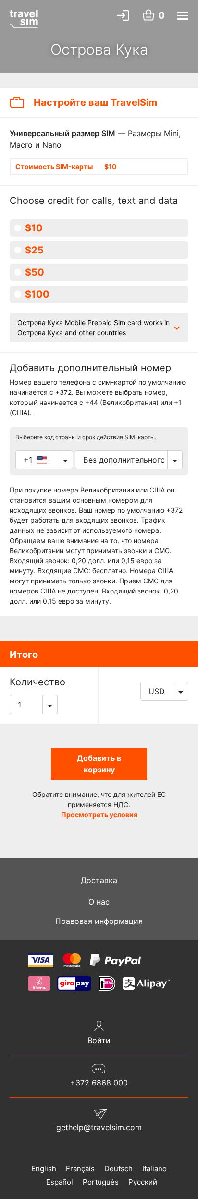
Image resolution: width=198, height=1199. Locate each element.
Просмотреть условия (99, 814)
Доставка (99, 880)
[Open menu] (182, 16)
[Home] (24, 18)
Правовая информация (99, 921)
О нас (99, 902)
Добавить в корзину (99, 763)
